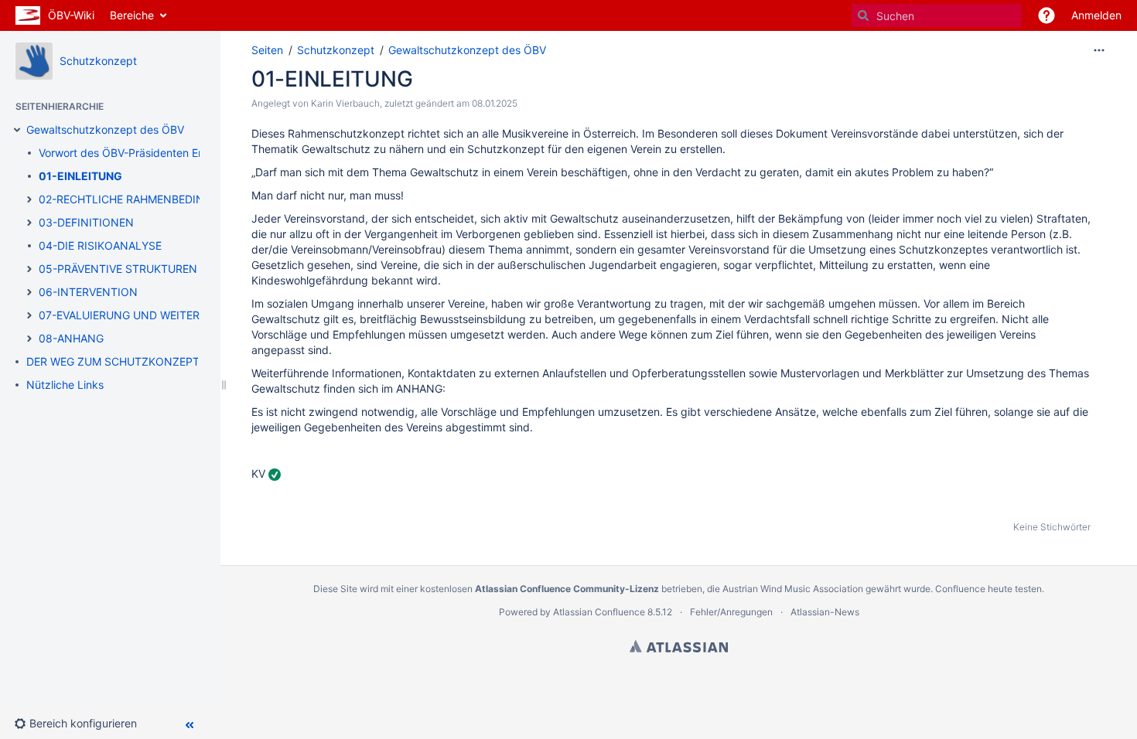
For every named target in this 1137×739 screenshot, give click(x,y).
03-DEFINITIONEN (86, 222)
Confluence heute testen (988, 588)
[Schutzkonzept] (34, 61)
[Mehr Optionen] (1099, 50)
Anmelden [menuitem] (1096, 15)
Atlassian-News (824, 612)
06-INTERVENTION (88, 291)
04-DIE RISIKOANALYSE (100, 245)
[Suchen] (863, 15)
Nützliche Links (65, 384)
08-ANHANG (71, 338)
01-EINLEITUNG (80, 175)
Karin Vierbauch (345, 103)
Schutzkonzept (98, 60)
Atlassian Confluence (599, 612)
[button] (1046, 15)
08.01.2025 (494, 103)
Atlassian (679, 646)
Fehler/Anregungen (731, 612)
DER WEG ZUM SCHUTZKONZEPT (113, 361)
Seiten (267, 49)
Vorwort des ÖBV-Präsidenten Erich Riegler (146, 152)
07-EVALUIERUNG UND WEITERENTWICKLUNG (159, 315)
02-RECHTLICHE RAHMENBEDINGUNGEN (145, 199)
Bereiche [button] (132, 15)
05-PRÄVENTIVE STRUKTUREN (118, 268)
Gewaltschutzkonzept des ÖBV (105, 129)
